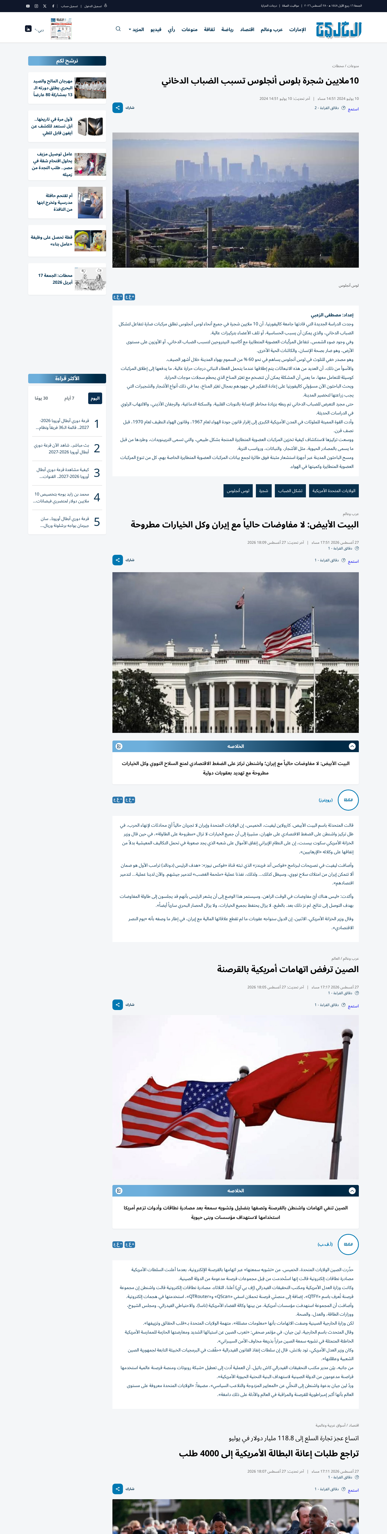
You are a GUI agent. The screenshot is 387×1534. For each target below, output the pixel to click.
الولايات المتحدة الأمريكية (333, 490)
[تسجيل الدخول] (105, 6)
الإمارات (297, 29)
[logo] (339, 30)
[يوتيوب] (28, 6)
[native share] (117, 107)
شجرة (263, 490)
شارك (130, 107)
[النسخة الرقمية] (61, 30)
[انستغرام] (36, 6)
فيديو (156, 29)
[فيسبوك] (53, 6)
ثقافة (209, 29)
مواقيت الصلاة (290, 6)
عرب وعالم (272, 29)
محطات (338, 66)
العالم (336, 958)
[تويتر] (45, 6)
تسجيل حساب (69, 6)
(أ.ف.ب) (325, 1244)
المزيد (138, 29)
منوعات (189, 29)
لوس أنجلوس (238, 490)
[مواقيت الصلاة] (28, 30)
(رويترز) (326, 800)
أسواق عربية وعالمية (330, 1425)
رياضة (227, 29)
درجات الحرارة (269, 6)
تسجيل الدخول (93, 6)
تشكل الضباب (290, 490)
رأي (171, 29)
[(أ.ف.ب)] (348, 1244)
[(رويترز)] (348, 800)
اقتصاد (247, 29)
